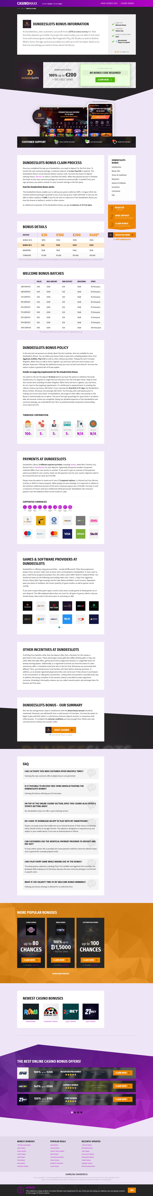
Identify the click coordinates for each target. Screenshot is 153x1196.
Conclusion (116, 191)
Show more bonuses (60, 974)
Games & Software (119, 183)
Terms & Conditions (119, 175)
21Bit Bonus (90, 1021)
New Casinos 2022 (109, 3)
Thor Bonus (21, 1160)
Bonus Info (116, 171)
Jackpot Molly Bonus (57, 1151)
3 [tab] (78, 1113)
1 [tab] (59, 627)
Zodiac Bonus (31, 922)
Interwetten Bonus (56, 1163)
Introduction (116, 167)
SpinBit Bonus (86, 1160)
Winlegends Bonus (88, 1157)
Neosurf (39, 176)
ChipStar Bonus (87, 1145)
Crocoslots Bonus (88, 1154)
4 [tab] (81, 1113)
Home (18, 8)
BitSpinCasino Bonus (88, 1166)
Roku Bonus (31, 1021)
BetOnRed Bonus (87, 1148)
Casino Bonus (127, 3)
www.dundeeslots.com (101, 102)
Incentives (116, 187)
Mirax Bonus (60, 922)
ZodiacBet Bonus (51, 1021)
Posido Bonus (54, 1148)
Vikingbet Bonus (87, 1163)
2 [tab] (62, 627)
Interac (73, 464)
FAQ (113, 195)
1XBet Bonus (21, 1148)
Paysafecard (39, 467)
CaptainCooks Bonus (90, 922)
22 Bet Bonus (70, 1021)
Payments (115, 179)
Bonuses (23, 8)
